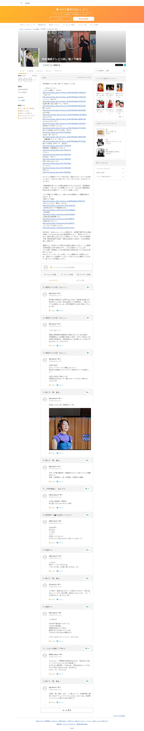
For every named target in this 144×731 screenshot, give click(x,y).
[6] (50, 293)
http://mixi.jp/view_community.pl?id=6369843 (59, 210)
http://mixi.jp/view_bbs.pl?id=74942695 (57, 168)
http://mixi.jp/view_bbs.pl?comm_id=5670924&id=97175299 (64, 128)
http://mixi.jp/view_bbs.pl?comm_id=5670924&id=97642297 (64, 123)
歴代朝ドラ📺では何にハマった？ (58, 515)
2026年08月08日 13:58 (55, 361)
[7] (50, 584)
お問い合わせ (63, 721)
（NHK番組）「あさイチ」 (56, 489)
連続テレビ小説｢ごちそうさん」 (120, 95)
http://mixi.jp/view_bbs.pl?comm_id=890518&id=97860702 (64, 201)
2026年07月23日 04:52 (55, 558)
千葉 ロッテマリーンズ (113, 141)
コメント (61, 310)
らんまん (22, 118)
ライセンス (54, 721)
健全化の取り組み (82, 724)
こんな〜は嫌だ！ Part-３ (55, 648)
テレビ (22, 108)
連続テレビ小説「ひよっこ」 (56, 287)
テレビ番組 (36, 29)
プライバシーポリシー (69, 724)
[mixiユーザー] (45, 294)
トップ (22, 71)
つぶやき (30, 71)
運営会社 (59, 724)
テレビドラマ (31, 115)
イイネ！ (53, 310)
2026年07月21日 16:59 (55, 586)
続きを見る (64, 341)
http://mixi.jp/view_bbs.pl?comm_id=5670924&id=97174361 (64, 141)
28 (89, 550)
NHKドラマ (23, 113)
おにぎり (22, 115)
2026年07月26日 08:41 (55, 400)
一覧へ (120, 117)
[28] (50, 556)
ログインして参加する (52, 65)
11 (89, 392)
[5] (50, 324)
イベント (48, 71)
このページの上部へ (119, 715)
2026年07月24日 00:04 (55, 468)
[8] (50, 466)
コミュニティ (28, 29)
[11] (50, 398)
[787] (51, 495)
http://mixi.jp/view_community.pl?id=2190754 (59, 205)
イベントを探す (93, 25)
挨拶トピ (48, 550)
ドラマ (28, 108)
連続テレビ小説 (24, 111)
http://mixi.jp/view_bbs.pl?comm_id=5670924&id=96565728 (64, 119)
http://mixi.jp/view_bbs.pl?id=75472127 (57, 150)
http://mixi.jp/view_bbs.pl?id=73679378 (57, 146)
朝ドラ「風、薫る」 (53, 392)
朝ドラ (30, 113)
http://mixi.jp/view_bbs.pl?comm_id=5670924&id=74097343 (64, 97)
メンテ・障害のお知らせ (103, 176)
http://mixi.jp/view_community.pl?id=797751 (58, 228)
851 (88, 648)
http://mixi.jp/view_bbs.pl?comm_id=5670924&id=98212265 (64, 106)
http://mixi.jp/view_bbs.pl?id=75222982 (57, 163)
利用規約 (47, 721)
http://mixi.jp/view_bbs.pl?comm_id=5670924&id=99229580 (64, 110)
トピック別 (80, 280)
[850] (51, 654)
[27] (50, 613)
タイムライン (53, 280)
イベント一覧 (82, 25)
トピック (39, 71)
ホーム (21, 29)
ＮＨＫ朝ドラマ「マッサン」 (110, 111)
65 (89, 515)
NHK (32, 108)
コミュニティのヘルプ (103, 168)
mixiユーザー (56, 293)
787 (88, 489)
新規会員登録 (83, 19)
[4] (50, 359)
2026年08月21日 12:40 (55, 295)
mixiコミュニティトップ (27, 25)
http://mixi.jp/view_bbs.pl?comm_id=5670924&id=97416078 (64, 101)
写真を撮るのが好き (112, 151)
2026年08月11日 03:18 (55, 326)
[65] (50, 521)
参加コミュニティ (54, 25)
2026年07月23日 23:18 (55, 497)
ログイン (60, 19)
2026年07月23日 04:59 (55, 523)
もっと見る (67, 710)
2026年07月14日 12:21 (55, 615)
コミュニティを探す (69, 25)
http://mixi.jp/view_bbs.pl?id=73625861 (57, 172)
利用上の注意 (100, 172)
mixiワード (104, 721)
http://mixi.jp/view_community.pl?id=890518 (58, 219)
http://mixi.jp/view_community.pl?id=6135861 (59, 214)
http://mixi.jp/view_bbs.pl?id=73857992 (57, 154)
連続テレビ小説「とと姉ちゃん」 (100, 95)
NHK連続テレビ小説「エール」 (120, 111)
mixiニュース (97, 721)
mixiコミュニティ (80, 721)
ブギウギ (29, 118)
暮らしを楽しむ (111, 131)
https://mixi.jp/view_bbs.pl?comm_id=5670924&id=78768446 (65, 115)
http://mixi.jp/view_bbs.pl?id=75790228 (57, 132)
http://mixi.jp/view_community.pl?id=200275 (58, 223)
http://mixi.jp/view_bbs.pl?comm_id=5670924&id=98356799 (64, 137)
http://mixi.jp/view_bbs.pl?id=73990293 (57, 159)
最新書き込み (42, 25)
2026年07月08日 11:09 (55, 689)
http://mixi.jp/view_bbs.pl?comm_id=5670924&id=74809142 (64, 92)
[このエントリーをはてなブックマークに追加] (125, 65)
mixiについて (40, 721)
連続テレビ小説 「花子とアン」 (110, 95)
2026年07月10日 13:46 (55, 656)
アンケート (58, 71)
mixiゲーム (71, 721)
